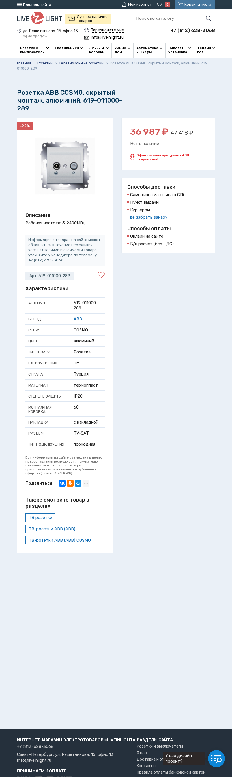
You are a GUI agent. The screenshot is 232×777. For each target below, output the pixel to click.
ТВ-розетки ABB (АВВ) (52, 528)
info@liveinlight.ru (34, 760)
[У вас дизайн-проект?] (216, 758)
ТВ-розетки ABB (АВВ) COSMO (60, 540)
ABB (78, 319)
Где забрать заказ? (147, 217)
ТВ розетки (40, 517)
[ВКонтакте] (62, 483)
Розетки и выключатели (160, 746)
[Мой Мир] (78, 483)
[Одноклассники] (70, 483)
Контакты (146, 765)
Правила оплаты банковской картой (171, 772)
